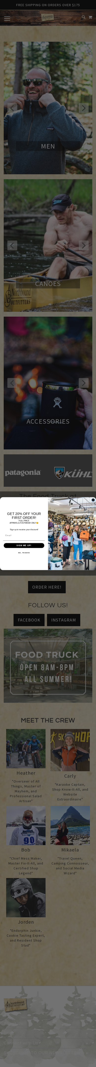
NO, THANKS (24, 553)
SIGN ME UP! (24, 545)
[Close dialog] (93, 499)
